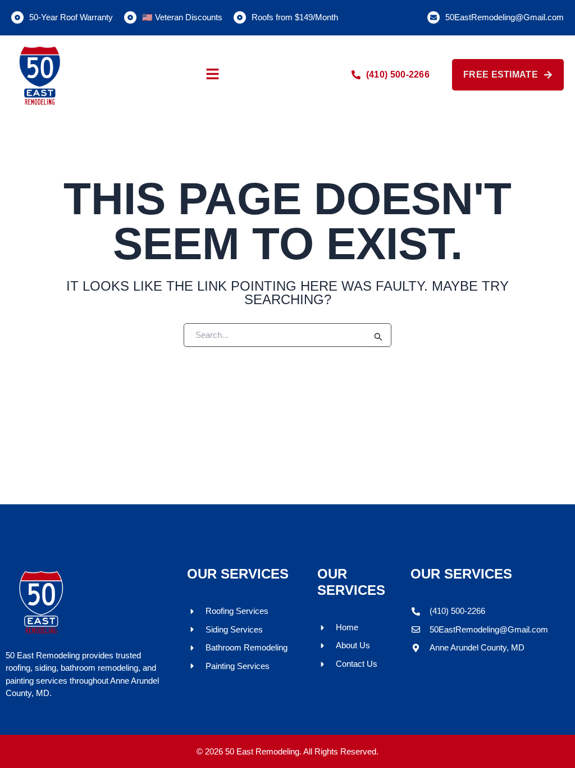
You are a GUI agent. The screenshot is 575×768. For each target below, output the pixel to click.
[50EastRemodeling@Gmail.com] (433, 17)
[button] (212, 74)
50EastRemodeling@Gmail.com (504, 17)
